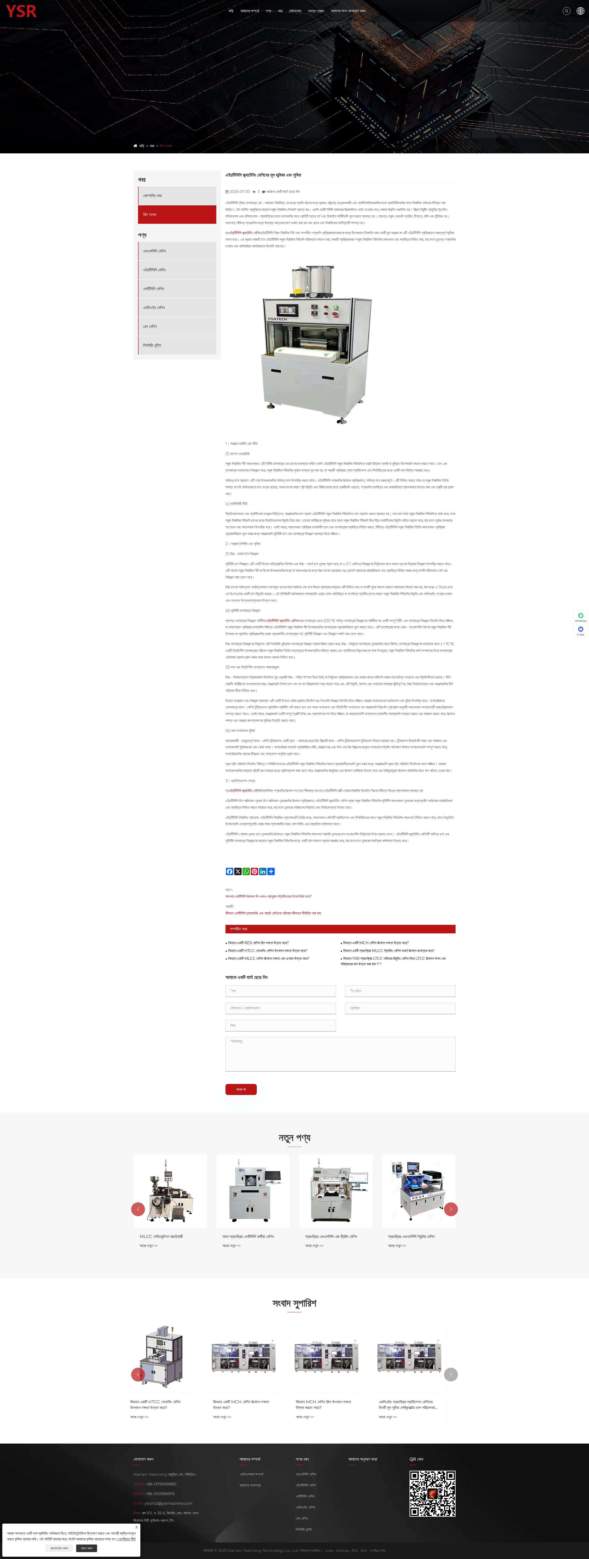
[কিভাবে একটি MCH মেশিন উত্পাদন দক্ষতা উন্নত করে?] (170, 1356)
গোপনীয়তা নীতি (378, 1551)
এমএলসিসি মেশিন (154, 251)
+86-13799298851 (161, 1484)
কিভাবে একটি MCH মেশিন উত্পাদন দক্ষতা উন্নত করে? (376, 943)
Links (329, 1551)
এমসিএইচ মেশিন (154, 307)
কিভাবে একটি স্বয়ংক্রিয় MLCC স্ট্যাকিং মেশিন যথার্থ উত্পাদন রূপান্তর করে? (389, 951)
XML (363, 1551)
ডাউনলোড (295, 11)
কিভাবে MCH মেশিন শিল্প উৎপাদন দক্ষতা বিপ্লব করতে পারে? (249, 1404)
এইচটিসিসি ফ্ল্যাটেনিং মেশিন (244, 233)
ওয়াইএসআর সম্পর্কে (251, 1474)
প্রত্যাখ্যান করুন (59, 1548)
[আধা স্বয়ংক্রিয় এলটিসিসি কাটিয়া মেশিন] (170, 1191)
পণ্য (268, 11)
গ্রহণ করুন (86, 1548)
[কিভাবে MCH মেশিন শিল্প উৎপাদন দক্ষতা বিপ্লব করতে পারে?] (253, 1356)
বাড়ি (231, 11)
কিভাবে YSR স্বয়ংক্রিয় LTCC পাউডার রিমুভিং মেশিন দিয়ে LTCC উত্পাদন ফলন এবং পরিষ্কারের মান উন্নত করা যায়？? (393, 961)
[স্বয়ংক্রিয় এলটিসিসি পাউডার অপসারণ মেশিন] (418, 1191)
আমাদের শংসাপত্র (250, 1485)
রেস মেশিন (150, 326)
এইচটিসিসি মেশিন (154, 269)
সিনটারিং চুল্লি (152, 345)
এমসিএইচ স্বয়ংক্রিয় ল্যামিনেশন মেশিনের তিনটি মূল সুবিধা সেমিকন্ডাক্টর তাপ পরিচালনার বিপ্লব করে (333, 1405)
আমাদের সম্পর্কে (249, 11)
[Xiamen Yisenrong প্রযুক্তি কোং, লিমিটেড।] (21, 10)
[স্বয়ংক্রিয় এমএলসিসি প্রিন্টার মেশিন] (335, 1191)
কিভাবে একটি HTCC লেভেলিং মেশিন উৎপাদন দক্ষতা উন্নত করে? (267, 951)
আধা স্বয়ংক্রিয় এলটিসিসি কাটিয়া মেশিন (165, 1236)
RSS (355, 1551)
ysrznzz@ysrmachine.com (169, 1503)
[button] (138, 1209)
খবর (280, 11)
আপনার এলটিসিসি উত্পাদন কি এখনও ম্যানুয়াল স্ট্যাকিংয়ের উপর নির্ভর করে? (268, 896)
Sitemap (342, 1551)
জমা (241, 1089)
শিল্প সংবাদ (166, 146)
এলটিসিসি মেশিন (153, 288)
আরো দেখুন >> (149, 1246)
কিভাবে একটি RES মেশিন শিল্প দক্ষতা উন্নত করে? (258, 943)
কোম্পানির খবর (152, 195)
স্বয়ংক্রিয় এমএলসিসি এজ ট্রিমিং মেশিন (248, 1236)
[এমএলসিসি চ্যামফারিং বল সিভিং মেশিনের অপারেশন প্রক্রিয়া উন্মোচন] (418, 1356)
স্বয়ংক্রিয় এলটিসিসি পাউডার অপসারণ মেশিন (417, 1236)
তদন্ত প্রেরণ (316, 11)
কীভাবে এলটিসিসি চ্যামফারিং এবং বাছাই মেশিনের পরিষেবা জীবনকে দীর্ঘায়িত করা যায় (273, 913)
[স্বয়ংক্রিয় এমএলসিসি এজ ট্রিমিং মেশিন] (253, 1191)
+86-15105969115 (160, 1494)
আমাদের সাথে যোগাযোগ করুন (348, 11)
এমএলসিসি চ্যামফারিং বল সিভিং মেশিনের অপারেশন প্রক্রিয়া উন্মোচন (414, 1404)
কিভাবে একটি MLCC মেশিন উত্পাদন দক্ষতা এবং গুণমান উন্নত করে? (268, 958)
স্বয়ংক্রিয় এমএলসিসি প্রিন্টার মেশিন (328, 1236)
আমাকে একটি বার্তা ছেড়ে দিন (283, 191)
